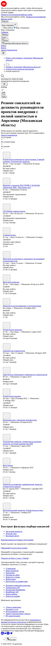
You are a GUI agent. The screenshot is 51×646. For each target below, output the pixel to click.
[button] (3, 46)
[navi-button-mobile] (3, 53)
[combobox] (12, 79)
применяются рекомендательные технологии (21, 621)
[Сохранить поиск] (3, 94)
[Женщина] (6, 230)
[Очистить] (4, 84)
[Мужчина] (6, 155)
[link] (5, 40)
